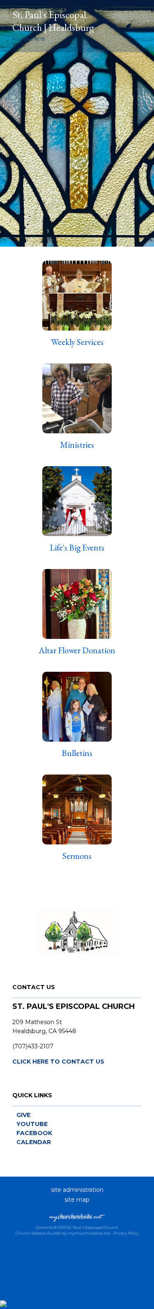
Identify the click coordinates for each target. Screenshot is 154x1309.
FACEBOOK (34, 1133)
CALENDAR (33, 1142)
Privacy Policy (126, 1233)
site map (77, 1199)
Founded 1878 (28, 39)
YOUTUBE (32, 1124)
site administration (77, 1189)
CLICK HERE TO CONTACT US (58, 1061)
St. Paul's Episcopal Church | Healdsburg (53, 21)
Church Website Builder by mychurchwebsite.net (63, 1233)
